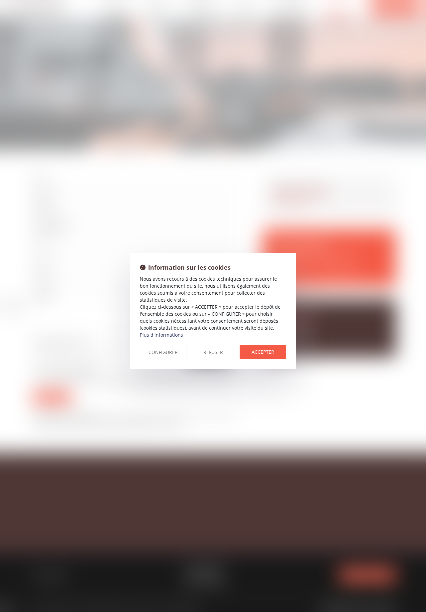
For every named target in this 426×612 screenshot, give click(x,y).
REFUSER (213, 352)
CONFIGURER (163, 352)
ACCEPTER (263, 352)
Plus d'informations (161, 335)
